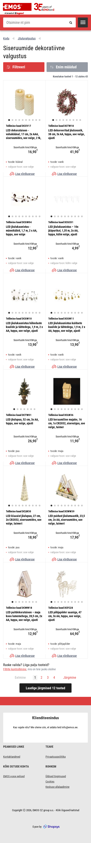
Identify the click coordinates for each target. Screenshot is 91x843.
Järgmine (69, 678)
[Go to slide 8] (33, 120)
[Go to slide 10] (39, 120)
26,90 (33, 441)
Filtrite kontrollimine (14, 669)
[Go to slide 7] (29, 120)
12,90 (33, 248)
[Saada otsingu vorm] (71, 22)
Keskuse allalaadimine (57, 786)
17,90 (75, 537)
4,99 (76, 248)
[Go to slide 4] (19, 120)
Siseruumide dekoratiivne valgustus (34, 52)
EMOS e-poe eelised (14, 776)
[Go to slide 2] (12, 120)
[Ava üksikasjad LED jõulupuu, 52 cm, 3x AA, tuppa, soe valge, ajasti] (24, 391)
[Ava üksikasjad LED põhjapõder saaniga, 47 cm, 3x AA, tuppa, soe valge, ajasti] (66, 584)
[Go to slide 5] (22, 120)
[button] (83, 22)
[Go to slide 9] (36, 120)
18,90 (33, 537)
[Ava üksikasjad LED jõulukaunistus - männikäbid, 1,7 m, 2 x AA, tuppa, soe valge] (24, 198)
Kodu (6, 38)
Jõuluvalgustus (27, 38)
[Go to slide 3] (16, 120)
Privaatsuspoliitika (56, 756)
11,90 (75, 441)
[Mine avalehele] (32, 9)
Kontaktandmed (11, 756)
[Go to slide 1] (9, 120)
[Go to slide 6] (26, 120)
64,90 (75, 633)
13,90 (33, 344)
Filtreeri (18, 67)
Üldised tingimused (56, 776)
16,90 (33, 152)
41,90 (75, 152)
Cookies (50, 781)
